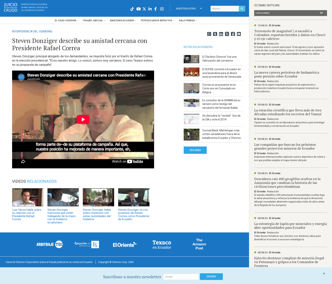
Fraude (93, 20)
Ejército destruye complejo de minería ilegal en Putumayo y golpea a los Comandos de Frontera (289, 262)
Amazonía (122, 20)
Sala (187, 20)
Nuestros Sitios (186, 8)
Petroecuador (156, 20)
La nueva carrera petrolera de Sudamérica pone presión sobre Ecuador (286, 74)
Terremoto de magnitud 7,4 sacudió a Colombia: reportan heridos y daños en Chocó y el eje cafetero (289, 35)
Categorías (262, 13)
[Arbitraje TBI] (49, 244)
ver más (195, 150)
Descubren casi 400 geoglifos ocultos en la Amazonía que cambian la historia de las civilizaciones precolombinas (287, 182)
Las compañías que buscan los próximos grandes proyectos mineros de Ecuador (285, 146)
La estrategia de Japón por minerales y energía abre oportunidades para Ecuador (290, 225)
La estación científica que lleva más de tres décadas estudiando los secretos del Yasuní (287, 112)
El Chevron (65, 20)
